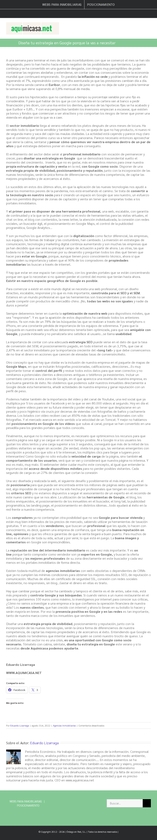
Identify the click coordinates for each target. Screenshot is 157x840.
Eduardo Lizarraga (19, 725)
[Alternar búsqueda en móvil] (142, 24)
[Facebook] (58, 801)
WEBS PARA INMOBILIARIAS (26, 801)
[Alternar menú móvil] (149, 24)
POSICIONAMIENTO (28, 805)
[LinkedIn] (72, 801)
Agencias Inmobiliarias (64, 725)
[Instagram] (79, 801)
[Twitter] (65, 801)
